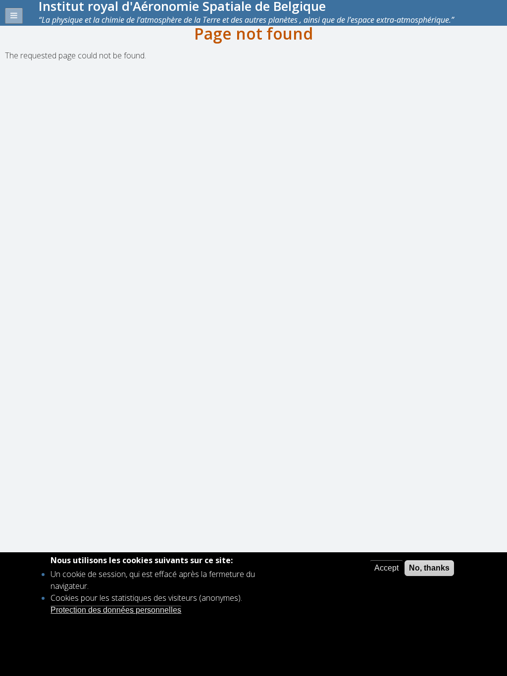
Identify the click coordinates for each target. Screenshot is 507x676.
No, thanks (429, 568)
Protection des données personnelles (116, 610)
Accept (386, 568)
